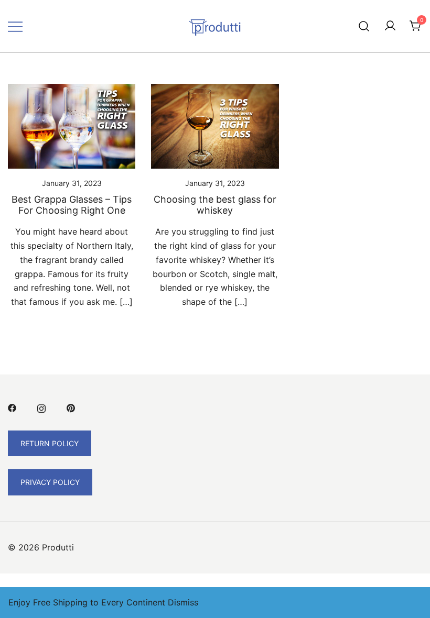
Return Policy (49, 443)
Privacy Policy (50, 482)
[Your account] (390, 26)
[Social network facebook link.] (12, 407)
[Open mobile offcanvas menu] (15, 26)
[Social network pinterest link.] (71, 407)
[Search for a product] (364, 26)
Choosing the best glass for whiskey (215, 205)
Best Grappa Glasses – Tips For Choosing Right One (72, 205)
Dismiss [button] (183, 602)
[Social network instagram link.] (41, 407)
